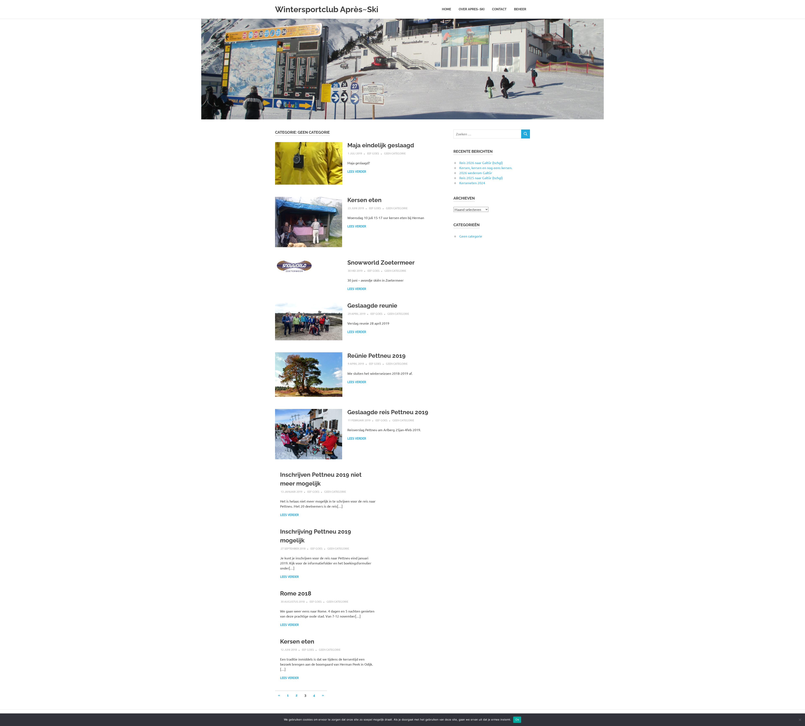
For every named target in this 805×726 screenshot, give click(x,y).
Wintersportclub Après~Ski (326, 9)
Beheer (520, 9)
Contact (499, 9)
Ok (517, 719)
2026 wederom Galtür (475, 173)
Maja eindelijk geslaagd (380, 145)
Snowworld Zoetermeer (381, 262)
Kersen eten (364, 200)
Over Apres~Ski (471, 9)
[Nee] (800, 720)
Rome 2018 (295, 593)
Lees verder (356, 171)
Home (446, 9)
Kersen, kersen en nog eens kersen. (485, 168)
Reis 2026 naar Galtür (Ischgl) (481, 163)
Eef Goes (373, 153)
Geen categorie (395, 153)
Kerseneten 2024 (472, 183)
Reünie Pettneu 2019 (376, 355)
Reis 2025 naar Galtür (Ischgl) (481, 178)
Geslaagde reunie (372, 305)
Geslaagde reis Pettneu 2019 (387, 412)
